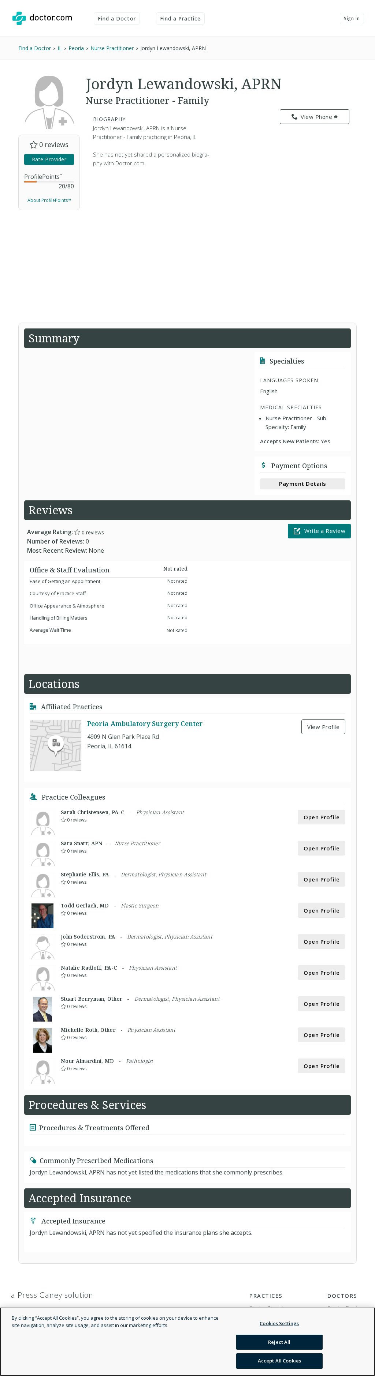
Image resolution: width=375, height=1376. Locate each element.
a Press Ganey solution (52, 1295)
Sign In (352, 18)
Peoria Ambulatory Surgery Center (145, 723)
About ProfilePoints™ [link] (49, 200)
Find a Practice (180, 18)
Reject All (279, 1342)
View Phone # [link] (319, 116)
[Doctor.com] (42, 18)
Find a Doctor (117, 18)
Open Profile (321, 817)
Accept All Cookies (279, 1360)
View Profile (323, 726)
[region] (187, 1341)
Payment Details (302, 483)
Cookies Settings (279, 1323)
